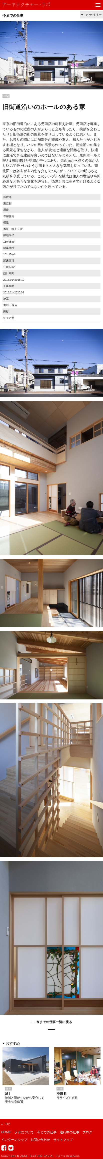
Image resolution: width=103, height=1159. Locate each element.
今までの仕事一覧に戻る (54, 1022)
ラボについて (24, 1132)
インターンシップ (14, 1140)
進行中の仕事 (69, 1132)
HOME (6, 1132)
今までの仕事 (13, 15)
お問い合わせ (40, 1140)
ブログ (87, 1132)
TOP (7, 1124)
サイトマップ (63, 1140)
